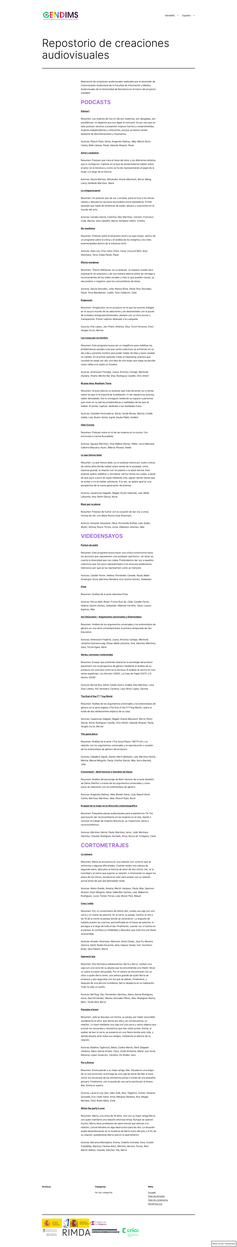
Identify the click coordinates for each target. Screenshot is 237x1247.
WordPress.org (155, 1204)
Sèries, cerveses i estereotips (97, 654)
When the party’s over (93, 1108)
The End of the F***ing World (96, 696)
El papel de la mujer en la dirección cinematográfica (109, 805)
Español (186, 15)
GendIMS (170, 15)
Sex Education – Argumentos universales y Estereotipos (111, 616)
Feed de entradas (156, 1196)
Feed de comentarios (158, 1200)
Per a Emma (87, 1062)
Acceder (152, 1192)
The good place (89, 734)
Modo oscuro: (218, 1244)
